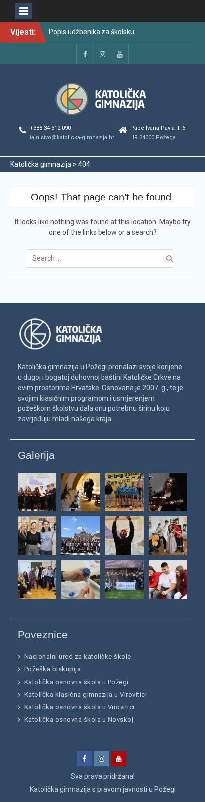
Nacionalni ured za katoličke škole (77, 656)
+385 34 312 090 (50, 128)
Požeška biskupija (52, 669)
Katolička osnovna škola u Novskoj (79, 719)
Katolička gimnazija (60, 789)
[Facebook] (85, 53)
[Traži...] (102, 258)
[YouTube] (120, 53)
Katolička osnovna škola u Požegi (76, 682)
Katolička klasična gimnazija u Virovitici (85, 694)
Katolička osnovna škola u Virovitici (79, 707)
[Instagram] (102, 53)
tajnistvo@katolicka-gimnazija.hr (72, 137)
